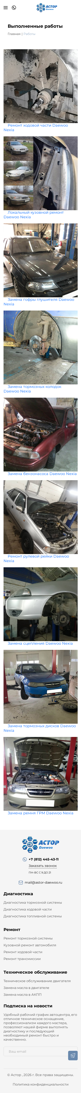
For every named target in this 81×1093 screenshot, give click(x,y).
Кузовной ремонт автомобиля (30, 945)
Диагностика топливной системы (33, 916)
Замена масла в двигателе (26, 988)
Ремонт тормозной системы (28, 938)
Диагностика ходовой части (28, 909)
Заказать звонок (43, 866)
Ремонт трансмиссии (22, 959)
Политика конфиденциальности (41, 1084)
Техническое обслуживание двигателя (37, 981)
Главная (14, 34)
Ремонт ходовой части (23, 952)
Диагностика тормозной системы (33, 903)
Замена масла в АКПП (23, 995)
